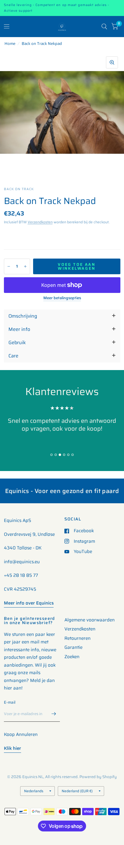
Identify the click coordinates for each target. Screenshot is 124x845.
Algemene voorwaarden (89, 620)
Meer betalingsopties (62, 298)
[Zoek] (104, 26)
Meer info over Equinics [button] (29, 603)
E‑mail (10, 702)
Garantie (73, 647)
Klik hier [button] (12, 748)
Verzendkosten (40, 222)
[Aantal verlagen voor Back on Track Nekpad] (8, 266)
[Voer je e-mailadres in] (54, 714)
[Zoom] (112, 62)
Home (10, 43)
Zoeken (71, 656)
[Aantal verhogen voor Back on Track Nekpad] (25, 266)
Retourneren (77, 638)
